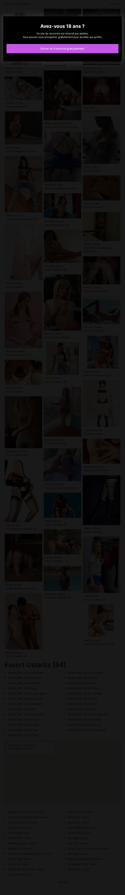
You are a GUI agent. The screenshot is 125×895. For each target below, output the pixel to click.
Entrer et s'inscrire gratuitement (62, 48)
